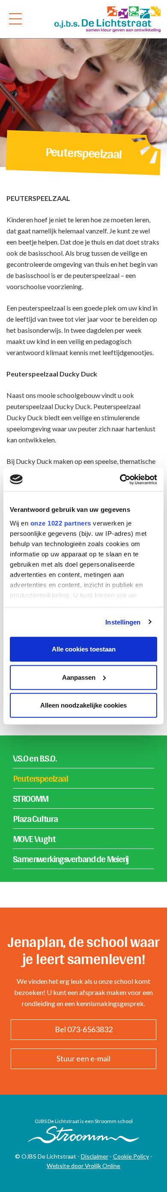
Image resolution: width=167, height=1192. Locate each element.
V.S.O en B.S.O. (34, 758)
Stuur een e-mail (83, 1058)
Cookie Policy (131, 1156)
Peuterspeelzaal (40, 778)
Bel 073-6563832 (84, 1029)
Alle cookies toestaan (84, 649)
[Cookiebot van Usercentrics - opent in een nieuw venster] (120, 479)
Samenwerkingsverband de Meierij (70, 858)
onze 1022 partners (60, 522)
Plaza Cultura (35, 818)
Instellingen (122, 621)
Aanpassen (78, 677)
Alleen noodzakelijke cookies (83, 705)
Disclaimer (94, 1156)
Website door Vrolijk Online (83, 1165)
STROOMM (30, 798)
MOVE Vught (34, 838)
